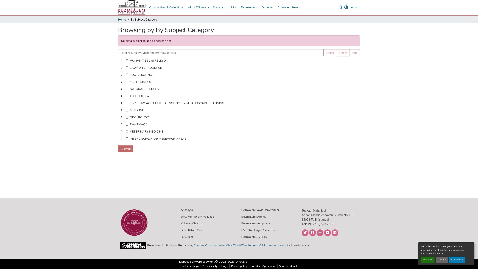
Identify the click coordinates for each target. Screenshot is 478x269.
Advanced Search (288, 7)
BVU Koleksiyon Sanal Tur (258, 230)
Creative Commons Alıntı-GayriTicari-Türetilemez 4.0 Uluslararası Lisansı (240, 245)
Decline (442, 259)
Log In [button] (354, 7)
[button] (131, 7)
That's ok (427, 259)
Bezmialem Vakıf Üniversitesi (260, 210)
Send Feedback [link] (288, 266)
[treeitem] (239, 67)
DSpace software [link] (190, 262)
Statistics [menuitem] (219, 7)
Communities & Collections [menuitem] (166, 7)
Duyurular (187, 236)
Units (232, 7)
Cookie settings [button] (190, 266)
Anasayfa (187, 210)
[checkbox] (127, 60)
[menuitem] (198, 7)
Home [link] (122, 20)
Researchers (249, 7)
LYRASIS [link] (241, 262)
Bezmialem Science (253, 216)
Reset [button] (343, 53)
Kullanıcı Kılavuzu (191, 223)
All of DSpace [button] (197, 7)
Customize (457, 259)
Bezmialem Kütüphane (255, 223)
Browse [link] (125, 149)
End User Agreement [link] (263, 266)
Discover (267, 7)
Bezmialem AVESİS (254, 236)
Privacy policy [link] (239, 266)
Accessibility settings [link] (215, 266)
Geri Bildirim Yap (191, 230)
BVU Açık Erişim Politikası (198, 216)
